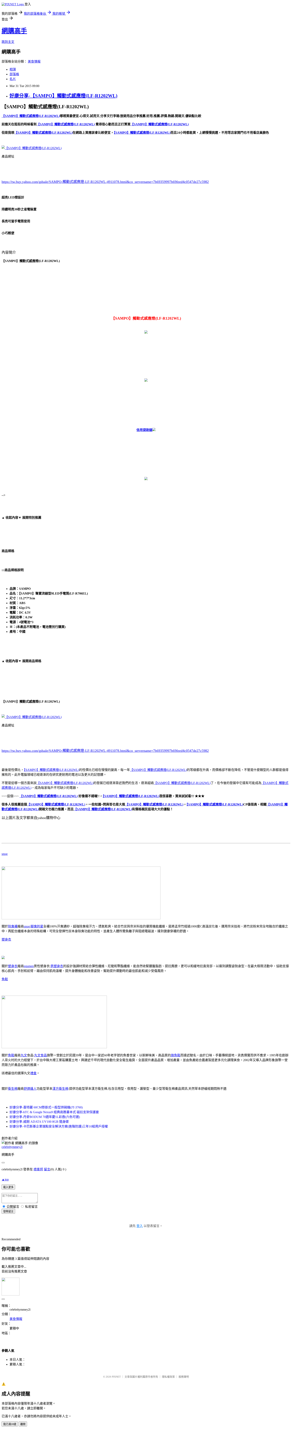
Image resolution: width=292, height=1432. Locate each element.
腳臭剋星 (37, 926)
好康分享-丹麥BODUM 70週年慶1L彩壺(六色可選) (45, 1117)
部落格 (14, 74)
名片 (13, 79)
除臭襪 (12, 926)
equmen (29, 966)
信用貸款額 (144, 430)
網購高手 (14, 30)
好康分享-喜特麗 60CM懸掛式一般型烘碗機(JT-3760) (46, 1107)
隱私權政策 (168, 1376)
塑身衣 (6, 939)
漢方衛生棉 (60, 1088)
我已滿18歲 (9, 1424)
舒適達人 (30, 1088)
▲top (5, 1179)
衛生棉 (12, 1088)
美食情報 (34, 61)
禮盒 (33, 1073)
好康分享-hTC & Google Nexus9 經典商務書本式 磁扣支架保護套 (54, 1112)
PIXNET (116, 1376)
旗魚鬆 (175, 1055)
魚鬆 (5, 979)
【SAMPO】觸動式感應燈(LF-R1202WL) (51, 770)
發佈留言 (8, 1211)
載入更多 (8, 1187)
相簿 (13, 69)
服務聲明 (184, 1376)
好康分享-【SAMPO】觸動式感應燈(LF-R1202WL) (63, 95)
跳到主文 (8, 42)
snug (5, 854)
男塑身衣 (56, 966)
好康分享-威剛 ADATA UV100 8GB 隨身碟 (39, 1121)
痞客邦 (38, 1169)
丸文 (24, 1055)
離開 (22, 1424)
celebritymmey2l (12, 1147)
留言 (47, 1169)
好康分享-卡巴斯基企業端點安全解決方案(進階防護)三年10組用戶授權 (59, 1126)
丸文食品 (40, 1055)
